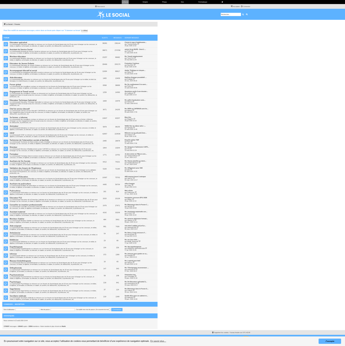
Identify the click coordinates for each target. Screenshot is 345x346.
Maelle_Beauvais (132, 241)
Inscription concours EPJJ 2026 (136, 197)
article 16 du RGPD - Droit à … (135, 49)
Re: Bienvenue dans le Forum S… (137, 289)
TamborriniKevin (132, 155)
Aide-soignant (15, 226)
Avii (128, 148)
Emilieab (130, 79)
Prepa (164, 2)
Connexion (8, 304)
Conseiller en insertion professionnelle (26, 205)
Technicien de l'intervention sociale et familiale (29, 140)
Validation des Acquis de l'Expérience (25, 168)
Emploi (145, 2)
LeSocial (125, 2)
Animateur (14, 126)
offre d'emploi (130, 183)
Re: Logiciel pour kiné (132, 260)
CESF (12, 133)
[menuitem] (245, 6)
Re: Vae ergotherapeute (133, 246)
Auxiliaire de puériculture (20, 184)
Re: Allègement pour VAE (134, 168)
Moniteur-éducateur (18, 57)
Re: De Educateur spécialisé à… (136, 282)
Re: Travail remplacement (134, 56)
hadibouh (130, 93)
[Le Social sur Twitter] (222, 2)
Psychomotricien (17, 275)
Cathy (129, 185)
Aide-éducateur (16, 78)
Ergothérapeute (16, 247)
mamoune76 (131, 269)
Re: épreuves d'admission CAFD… (137, 147)
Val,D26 (129, 206)
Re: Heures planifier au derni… (135, 161)
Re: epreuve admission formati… (136, 218)
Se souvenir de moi (102, 309)
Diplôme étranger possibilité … (136, 77)
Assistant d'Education (19, 177)
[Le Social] (115, 14)
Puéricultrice (15, 191)
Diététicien (14, 240)
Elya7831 (130, 65)
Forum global (15, 85)
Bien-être (128, 117)
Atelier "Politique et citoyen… (135, 70)
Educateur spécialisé (18, 43)
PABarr (129, 199)
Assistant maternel (17, 212)
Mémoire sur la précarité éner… (136, 133)
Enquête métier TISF (132, 140)
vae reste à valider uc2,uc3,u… (135, 225)
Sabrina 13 (130, 220)
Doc (182, 2)
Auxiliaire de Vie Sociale (20, 161)
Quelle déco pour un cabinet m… (136, 296)
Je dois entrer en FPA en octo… (136, 154)
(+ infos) (84, 30)
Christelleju (130, 276)
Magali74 (130, 119)
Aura (128, 141)
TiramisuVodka (132, 44)
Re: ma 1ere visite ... (132, 239)
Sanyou (129, 262)
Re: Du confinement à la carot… (136, 84)
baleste (129, 102)
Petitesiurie (130, 192)
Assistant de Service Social (21, 50)
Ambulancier (15, 233)
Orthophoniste (16, 268)
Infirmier (13, 254)
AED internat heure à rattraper (135, 176)
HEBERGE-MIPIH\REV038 (136, 248)
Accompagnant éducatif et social (23, 71)
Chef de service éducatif (20, 109)
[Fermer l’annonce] (155, 30)
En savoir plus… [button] (158, 341)
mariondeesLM (132, 283)
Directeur (13, 147)
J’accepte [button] (329, 341)
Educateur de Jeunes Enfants (22, 64)
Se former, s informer (18, 117)
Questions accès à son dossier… (136, 91)
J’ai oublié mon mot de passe (85, 309)
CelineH (129, 290)
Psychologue (15, 282)
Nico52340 (130, 234)
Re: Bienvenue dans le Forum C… (137, 204)
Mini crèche (129, 190)
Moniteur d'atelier (17, 219)
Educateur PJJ (16, 198)
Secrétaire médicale (18, 296)
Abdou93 (130, 297)
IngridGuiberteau (132, 162)
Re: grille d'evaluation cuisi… (135, 100)
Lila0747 (130, 178)
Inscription (19, 304)
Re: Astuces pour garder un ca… (136, 253)
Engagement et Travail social (22, 92)
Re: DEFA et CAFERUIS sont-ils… (136, 108)
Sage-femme (15, 289)
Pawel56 (130, 255)
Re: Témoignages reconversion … (137, 267)
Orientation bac (130, 275)
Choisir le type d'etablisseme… (136, 42)
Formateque (202, 2)
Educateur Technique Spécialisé (23, 100)
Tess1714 (130, 58)
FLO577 (130, 213)
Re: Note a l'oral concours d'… (135, 232)
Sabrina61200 (131, 227)
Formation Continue (132, 63)
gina (128, 170)
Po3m (129, 51)
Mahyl (129, 72)
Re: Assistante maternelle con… (136, 211)
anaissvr (130, 134)
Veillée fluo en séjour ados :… (135, 126)
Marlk (64, 326)
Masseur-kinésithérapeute (20, 261)
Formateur (14, 154)
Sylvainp (130, 127)
